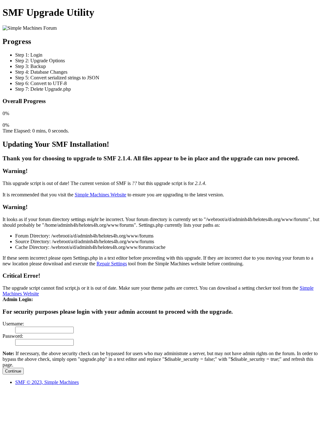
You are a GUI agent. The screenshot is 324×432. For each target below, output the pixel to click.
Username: (13, 323)
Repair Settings (112, 263)
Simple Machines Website (100, 194)
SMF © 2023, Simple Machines (47, 382)
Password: (13, 336)
